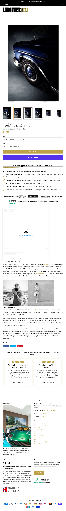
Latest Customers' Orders (40, 426)
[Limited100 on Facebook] (6, 463)
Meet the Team (38, 428)
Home (4, 18)
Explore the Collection (40, 424)
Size (4, 136)
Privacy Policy (38, 440)
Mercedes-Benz (40, 274)
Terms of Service (38, 444)
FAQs (35, 432)
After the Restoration (8, 403)
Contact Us (37, 438)
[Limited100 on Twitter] (3, 463)
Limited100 (38, 500)
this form (43, 416)
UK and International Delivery (42, 434)
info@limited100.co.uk (43, 413)
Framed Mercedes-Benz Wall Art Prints (16, 18)
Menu (6, 4)
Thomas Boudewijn (33, 310)
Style (4, 143)
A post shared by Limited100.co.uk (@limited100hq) (26, 258)
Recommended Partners (40, 436)
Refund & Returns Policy (40, 442)
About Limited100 (39, 430)
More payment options (33, 162)
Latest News (6, 401)
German (45, 264)
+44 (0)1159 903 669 (49, 410)
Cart (62, 4)
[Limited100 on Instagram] (9, 463)
